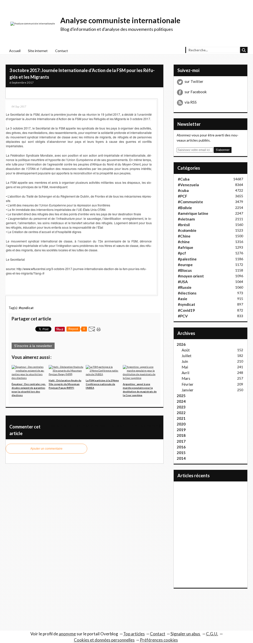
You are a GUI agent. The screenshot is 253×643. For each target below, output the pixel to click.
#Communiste (190, 202)
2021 (181, 418)
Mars (186, 378)
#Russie (184, 287)
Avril (185, 372)
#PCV (183, 316)
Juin (185, 361)
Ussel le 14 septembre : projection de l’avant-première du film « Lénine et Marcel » (103, 425)
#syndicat (26, 308)
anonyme (67, 633)
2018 (181, 435)
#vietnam (186, 219)
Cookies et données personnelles (104, 640)
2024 (181, 401)
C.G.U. (212, 633)
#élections (187, 293)
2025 (181, 395)
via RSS (191, 102)
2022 (181, 412)
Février (187, 384)
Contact (61, 51)
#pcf (182, 253)
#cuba (183, 190)
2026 (181, 344)
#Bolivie (185, 207)
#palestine (187, 259)
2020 (181, 424)
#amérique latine (193, 213)
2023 (181, 407)
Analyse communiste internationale (120, 20)
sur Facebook (196, 92)
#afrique (185, 247)
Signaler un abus (185, 633)
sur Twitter (194, 81)
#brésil (184, 224)
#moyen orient (191, 276)
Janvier (187, 390)
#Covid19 (186, 310)
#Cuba (184, 179)
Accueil (15, 51)
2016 (181, 447)
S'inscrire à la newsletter (33, 346)
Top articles (134, 633)
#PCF (182, 196)
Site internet (38, 51)
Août (186, 350)
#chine (184, 241)
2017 (181, 441)
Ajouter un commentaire (46, 448)
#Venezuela (188, 185)
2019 (181, 429)
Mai (185, 367)
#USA (183, 281)
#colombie (187, 230)
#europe (185, 264)
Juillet (186, 355)
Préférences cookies (159, 640)
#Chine (184, 236)
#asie (182, 298)
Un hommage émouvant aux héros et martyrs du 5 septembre (51, 417)
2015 (181, 452)
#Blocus (185, 270)
